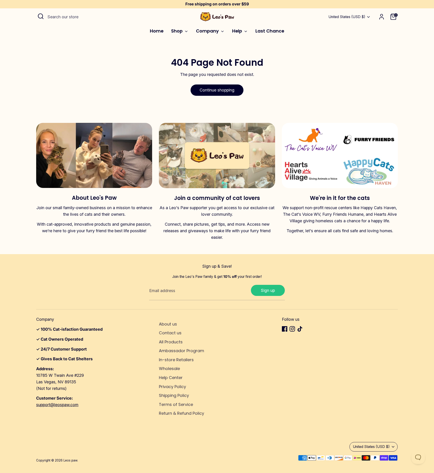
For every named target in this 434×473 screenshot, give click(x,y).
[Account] (381, 16)
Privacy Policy (172, 386)
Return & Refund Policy (181, 413)
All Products (171, 342)
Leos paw (70, 460)
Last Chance (269, 31)
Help (237, 31)
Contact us (170, 333)
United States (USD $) (346, 17)
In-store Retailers (176, 360)
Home (156, 31)
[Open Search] (40, 16)
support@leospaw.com (57, 404)
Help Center (171, 377)
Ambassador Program (181, 351)
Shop (177, 31)
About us (168, 324)
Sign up (268, 290)
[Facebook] (284, 329)
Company (208, 31)
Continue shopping (217, 90)
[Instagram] (292, 329)
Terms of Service (176, 404)
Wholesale (169, 368)
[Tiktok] (300, 329)
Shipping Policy (174, 395)
